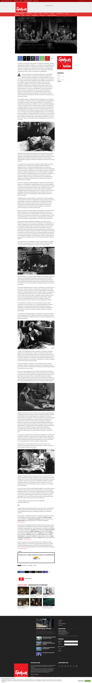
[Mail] (83, 1)
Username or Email (60, 642)
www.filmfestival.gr (27, 539)
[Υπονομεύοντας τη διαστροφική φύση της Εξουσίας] (36, 591)
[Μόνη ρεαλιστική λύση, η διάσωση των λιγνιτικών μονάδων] (39, 638)
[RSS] (86, 1)
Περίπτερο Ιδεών (59, 13)
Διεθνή (40, 13)
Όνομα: (58, 75)
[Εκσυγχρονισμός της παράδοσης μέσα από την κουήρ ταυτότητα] (49, 602)
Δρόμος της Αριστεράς (51, 15)
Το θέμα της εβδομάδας (19, 13)
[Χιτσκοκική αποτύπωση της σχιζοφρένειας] (49, 591)
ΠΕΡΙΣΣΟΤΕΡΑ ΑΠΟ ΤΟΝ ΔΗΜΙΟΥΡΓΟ (38, 585)
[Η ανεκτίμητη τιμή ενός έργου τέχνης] (36, 602)
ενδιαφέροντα (34, 15)
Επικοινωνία (60, 620)
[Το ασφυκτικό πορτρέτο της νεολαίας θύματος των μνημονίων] (23, 602)
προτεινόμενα (24, 42)
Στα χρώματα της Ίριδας (21, 595)
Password (60, 644)
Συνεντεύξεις (28, 13)
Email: (58, 78)
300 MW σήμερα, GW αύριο (43, 628)
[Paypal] (85, 1)
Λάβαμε (28, 15)
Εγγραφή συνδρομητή (62, 623)
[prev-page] (18, 610)
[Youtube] (90, 1)
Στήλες (66, 13)
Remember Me (61, 646)
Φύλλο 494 (34, 565)
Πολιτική (35, 13)
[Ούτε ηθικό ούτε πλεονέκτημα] (39, 654)
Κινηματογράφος (30, 565)
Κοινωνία (46, 13)
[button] (76, 13)
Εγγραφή (59, 81)
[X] (88, 1)
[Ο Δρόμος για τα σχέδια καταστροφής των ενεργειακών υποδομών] (39, 643)
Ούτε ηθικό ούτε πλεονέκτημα (48, 652)
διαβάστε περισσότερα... (35, 674)
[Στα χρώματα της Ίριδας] (23, 591)
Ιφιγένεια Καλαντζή (24, 565)
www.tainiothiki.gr (21, 522)
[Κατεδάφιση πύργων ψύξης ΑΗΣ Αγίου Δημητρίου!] (39, 649)
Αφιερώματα (17, 15)
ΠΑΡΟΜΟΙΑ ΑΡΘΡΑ (22, 585)
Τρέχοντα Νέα (42, 15)
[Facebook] (79, 1)
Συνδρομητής (60, 625)
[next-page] (20, 610)
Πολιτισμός (52, 13)
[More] (52, 58)
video (23, 15)
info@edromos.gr (64, 634)
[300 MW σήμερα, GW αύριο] (46, 623)
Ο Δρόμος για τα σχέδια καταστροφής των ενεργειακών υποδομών (48, 643)
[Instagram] (81, 1)
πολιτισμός (19, 42)
